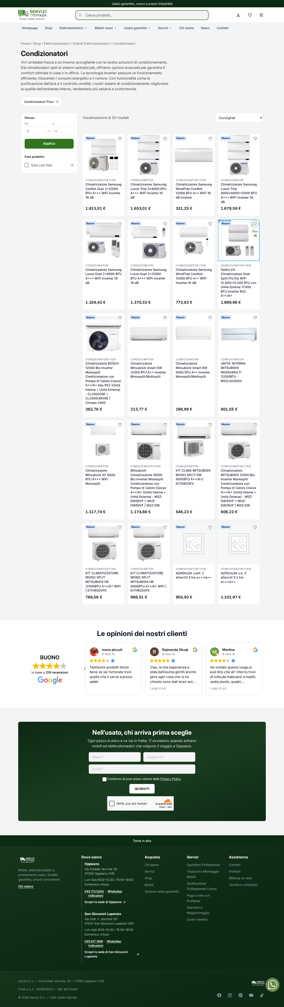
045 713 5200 (94, 891)
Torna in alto (142, 841)
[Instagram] (230, 995)
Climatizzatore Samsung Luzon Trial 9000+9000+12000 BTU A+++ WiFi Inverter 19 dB (239, 192)
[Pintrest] (241, 995)
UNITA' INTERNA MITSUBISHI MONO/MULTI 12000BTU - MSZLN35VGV (233, 372)
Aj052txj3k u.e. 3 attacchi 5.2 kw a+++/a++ (233, 577)
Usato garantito (135, 28)
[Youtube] (251, 995)
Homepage (30, 28)
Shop (48, 28)
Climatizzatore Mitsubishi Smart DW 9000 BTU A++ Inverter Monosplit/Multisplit (193, 369)
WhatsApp (115, 891)
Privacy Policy (170, 779)
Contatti (223, 28)
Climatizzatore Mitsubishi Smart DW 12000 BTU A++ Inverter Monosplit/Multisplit (148, 369)
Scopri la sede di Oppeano (103, 902)
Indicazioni (95, 895)
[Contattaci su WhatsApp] (272, 985)
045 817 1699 (94, 941)
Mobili (149, 885)
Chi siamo (186, 28)
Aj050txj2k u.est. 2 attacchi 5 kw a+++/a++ (193, 575)
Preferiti (234, 871)
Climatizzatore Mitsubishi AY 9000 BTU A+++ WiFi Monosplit (100, 477)
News (205, 28)
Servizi (163, 28)
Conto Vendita (197, 919)
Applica (49, 144)
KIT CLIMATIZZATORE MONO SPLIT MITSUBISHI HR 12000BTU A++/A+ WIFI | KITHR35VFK (103, 581)
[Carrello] (261, 15)
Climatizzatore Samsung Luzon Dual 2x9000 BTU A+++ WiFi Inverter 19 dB (103, 276)
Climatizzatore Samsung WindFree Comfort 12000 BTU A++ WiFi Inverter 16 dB (194, 276)
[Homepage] (32, 14)
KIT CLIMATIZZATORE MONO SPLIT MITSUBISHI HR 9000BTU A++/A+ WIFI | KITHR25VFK (148, 581)
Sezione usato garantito (162, 891)
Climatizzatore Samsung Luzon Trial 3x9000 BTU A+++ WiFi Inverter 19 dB (148, 190)
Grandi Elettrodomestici (91, 44)
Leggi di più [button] (158, 688)
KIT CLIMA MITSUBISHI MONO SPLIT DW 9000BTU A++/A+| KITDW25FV (193, 477)
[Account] (238, 15)
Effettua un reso (240, 878)
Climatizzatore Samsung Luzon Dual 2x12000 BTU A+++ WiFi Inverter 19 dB (148, 276)
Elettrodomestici (71, 28)
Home (25, 44)
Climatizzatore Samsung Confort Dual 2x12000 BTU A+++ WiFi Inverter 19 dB (103, 190)
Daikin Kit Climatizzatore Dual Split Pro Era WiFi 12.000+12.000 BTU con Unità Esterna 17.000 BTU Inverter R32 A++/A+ (238, 283)
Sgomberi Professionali (203, 865)
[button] (85, 669)
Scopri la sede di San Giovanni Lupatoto (106, 954)
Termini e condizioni (243, 885)
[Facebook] (219, 995)
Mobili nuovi (104, 28)
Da (26, 123)
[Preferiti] (249, 15)
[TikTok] (262, 995)
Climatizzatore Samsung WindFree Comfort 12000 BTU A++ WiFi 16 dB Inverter (194, 190)
